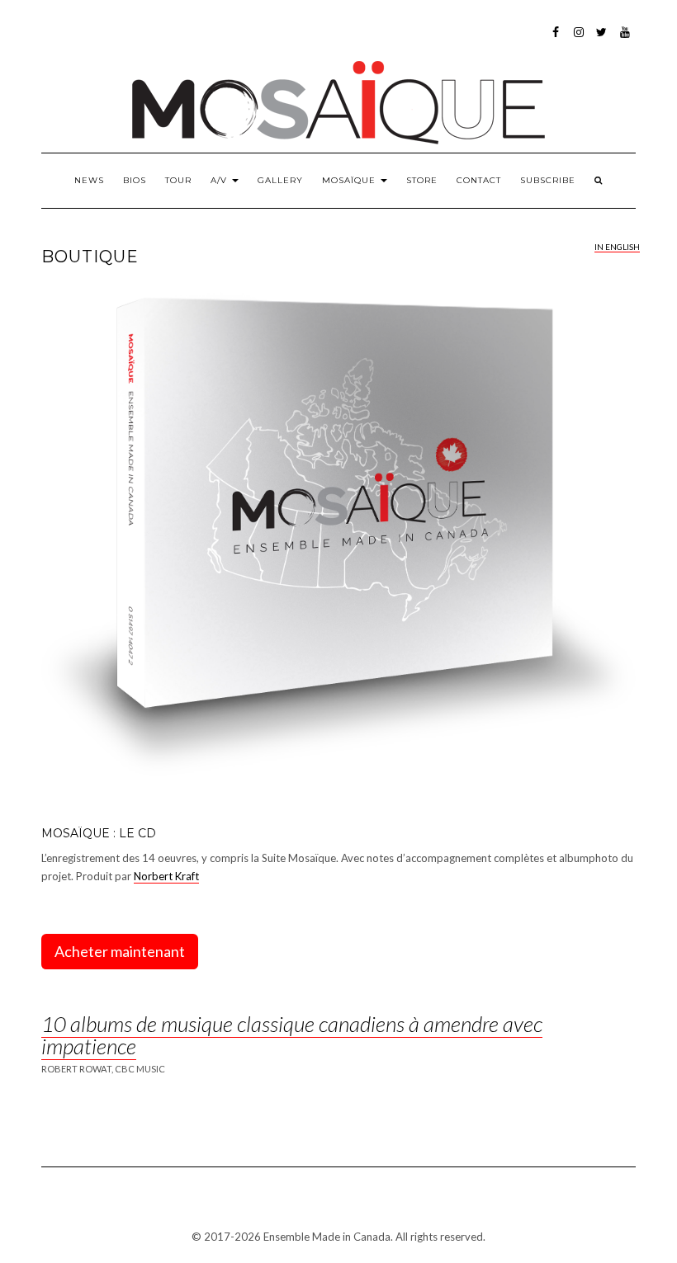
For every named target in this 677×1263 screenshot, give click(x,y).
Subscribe (547, 180)
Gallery (280, 180)
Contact (479, 180)
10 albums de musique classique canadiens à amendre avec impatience (291, 1035)
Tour (178, 180)
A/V (220, 180)
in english (617, 247)
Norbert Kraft (166, 876)
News (89, 180)
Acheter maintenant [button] (119, 951)
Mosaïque (350, 180)
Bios (134, 180)
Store (422, 180)
